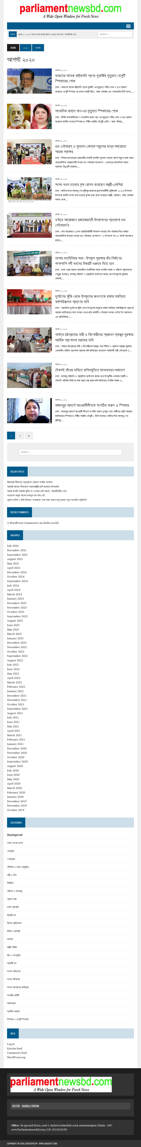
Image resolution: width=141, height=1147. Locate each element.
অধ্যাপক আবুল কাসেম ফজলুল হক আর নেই (26, 495)
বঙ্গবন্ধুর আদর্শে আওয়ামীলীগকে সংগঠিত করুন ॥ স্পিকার (92, 405)
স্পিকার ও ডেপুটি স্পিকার (17, 1019)
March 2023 (14, 634)
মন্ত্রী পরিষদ (12, 947)
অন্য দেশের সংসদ (15, 843)
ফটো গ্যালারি (12, 907)
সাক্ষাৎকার (11, 1003)
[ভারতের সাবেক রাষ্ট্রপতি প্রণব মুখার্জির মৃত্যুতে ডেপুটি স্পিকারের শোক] (29, 91)
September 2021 (17, 709)
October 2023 (15, 612)
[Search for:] (70, 452)
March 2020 (14, 788)
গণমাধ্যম (11, 859)
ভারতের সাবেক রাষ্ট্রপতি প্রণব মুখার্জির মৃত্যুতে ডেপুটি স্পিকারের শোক (90, 78)
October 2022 (15, 651)
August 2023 (15, 620)
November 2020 (17, 753)
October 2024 (15, 576)
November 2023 (17, 607)
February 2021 (16, 739)
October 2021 (15, 704)
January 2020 (15, 797)
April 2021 (13, 731)
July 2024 (13, 585)
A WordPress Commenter (23, 523)
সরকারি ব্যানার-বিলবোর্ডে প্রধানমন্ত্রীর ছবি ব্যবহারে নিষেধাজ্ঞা (33, 486)
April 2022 (13, 678)
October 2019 (15, 810)
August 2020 (15, 766)
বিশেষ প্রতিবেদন (14, 923)
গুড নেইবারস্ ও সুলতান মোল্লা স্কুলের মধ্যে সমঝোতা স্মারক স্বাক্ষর (90, 148)
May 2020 (13, 779)
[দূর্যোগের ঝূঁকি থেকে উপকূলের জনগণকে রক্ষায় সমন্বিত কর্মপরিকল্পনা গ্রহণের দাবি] (29, 312)
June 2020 (13, 775)
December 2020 (16, 748)
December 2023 (16, 603)
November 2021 (17, 700)
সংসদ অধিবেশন (14, 971)
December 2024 (16, 572)
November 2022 (17, 647)
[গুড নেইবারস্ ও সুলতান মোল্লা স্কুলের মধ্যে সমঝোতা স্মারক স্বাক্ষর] (29, 162)
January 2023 (15, 638)
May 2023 (13, 629)
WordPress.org (16, 1057)
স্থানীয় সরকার (13, 1011)
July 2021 (13, 717)
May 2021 (13, 726)
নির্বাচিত (10, 883)
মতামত (10, 939)
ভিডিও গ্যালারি (13, 931)
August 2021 (15, 713)
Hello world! (51, 523)
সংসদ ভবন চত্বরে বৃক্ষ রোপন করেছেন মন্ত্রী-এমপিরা (89, 184)
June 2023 (13, 625)
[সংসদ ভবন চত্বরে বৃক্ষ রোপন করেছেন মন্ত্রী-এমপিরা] (29, 200)
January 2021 (15, 744)
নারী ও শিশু (12, 875)
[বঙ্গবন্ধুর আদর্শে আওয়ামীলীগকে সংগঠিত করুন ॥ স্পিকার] (29, 421)
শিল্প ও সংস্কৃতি (13, 955)
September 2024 (17, 581)
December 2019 (16, 801)
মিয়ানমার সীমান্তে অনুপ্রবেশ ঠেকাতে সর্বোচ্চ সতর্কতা (29, 482)
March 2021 (14, 735)
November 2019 (17, 805)
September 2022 (17, 656)
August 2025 (15, 559)
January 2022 (15, 691)
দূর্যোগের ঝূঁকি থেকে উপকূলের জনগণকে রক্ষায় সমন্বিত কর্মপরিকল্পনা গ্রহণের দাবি (90, 298)
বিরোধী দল (11, 915)
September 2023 (17, 616)
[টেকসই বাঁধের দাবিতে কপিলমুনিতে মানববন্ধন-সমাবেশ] (29, 385)
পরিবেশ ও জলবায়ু (14, 891)
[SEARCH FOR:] (115, 34)
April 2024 (13, 590)
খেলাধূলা (10, 851)
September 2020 (17, 761)
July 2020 (13, 770)
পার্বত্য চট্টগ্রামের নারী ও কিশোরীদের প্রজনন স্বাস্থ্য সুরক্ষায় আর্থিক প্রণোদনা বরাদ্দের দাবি (94, 337)
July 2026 (13, 546)
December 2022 (16, 642)
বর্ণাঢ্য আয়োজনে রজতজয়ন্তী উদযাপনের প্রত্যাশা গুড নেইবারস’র (90, 222)
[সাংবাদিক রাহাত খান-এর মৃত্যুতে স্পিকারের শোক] (29, 127)
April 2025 (13, 568)
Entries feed (14, 1048)
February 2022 (16, 687)
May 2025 (13, 563)
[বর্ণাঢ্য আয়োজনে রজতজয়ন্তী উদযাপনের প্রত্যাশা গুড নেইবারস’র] (29, 235)
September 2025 (17, 555)
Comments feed (17, 1053)
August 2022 (15, 660)
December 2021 (16, 695)
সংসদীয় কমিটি (13, 995)
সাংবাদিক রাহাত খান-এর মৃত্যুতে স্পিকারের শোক (86, 110)
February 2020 (16, 792)
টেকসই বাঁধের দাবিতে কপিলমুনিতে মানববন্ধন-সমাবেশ (90, 369)
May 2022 (13, 673)
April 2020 (13, 783)
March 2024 (14, 594)
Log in (11, 1044)
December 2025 (16, 550)
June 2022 (13, 669)
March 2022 (14, 682)
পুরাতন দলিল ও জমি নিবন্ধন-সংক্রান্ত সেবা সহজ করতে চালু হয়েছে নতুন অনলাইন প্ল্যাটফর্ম (46, 500)
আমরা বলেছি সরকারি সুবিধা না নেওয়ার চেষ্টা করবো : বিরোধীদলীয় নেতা (37, 491)
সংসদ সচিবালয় (13, 979)
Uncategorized (14, 835)
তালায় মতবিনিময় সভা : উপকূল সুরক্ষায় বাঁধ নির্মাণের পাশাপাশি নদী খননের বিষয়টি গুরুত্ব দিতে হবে (88, 260)
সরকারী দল (11, 963)
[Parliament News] (70, 11)
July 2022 (13, 664)
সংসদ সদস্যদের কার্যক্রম (18, 987)
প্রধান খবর (11, 899)
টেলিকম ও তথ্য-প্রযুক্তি (18, 867)
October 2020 (15, 757)
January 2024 (15, 598)
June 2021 (13, 722)
